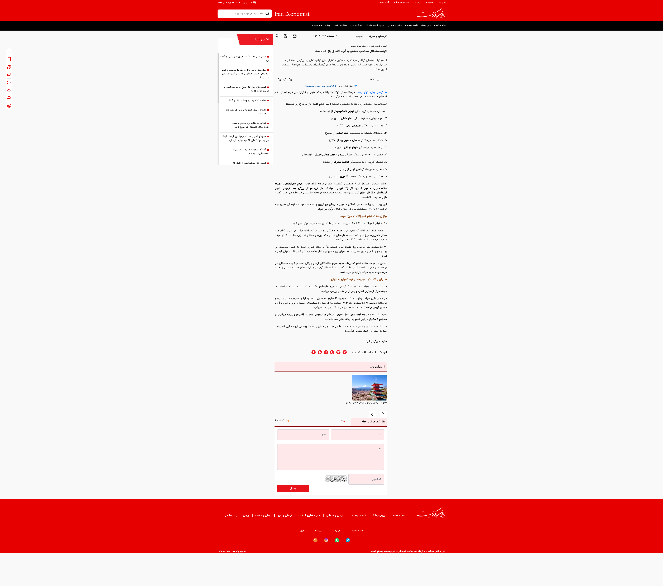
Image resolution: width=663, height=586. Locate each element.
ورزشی (327, 25)
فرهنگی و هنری (356, 25)
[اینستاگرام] (326, 540)
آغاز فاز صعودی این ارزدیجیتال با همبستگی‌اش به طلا (251, 151)
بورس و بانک (426, 25)
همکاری (303, 530)
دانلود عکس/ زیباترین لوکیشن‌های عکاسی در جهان (366, 402)
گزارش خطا (279, 420)
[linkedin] (325, 352)
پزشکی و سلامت (340, 25)
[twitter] (337, 352)
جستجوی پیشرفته (401, 2)
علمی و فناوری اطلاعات (375, 25)
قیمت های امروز (355, 530)
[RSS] (315, 540)
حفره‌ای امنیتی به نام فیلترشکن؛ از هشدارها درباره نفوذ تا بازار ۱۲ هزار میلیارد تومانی (246, 138)
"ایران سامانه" (224, 551)
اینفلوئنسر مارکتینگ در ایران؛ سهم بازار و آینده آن (244, 58)
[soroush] (319, 352)
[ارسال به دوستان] (294, 36)
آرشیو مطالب (384, 2)
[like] (344, 421)
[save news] (285, 36)
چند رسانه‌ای (317, 25)
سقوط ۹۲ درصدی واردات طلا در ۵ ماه (247, 100)
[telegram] (346, 352)
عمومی (359, 36)
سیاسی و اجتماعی (395, 25)
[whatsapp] (331, 352)
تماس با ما (430, 2)
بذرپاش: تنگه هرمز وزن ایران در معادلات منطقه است (247, 112)
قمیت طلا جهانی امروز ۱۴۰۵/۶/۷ (249, 163)
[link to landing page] (431, 14)
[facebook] (312, 352)
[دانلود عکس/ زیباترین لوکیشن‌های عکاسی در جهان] (369, 387)
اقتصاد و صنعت (411, 25)
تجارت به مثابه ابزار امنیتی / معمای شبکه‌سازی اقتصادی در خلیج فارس (250, 125)
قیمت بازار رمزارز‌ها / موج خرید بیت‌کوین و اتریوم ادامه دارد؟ (246, 89)
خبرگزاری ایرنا (373, 341)
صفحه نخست (439, 25)
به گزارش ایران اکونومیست (372, 92)
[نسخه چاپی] (277, 36)
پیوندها (417, 2)
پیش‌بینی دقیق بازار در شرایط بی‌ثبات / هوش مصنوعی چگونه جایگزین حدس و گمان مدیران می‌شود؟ (245, 73)
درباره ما (442, 2)
